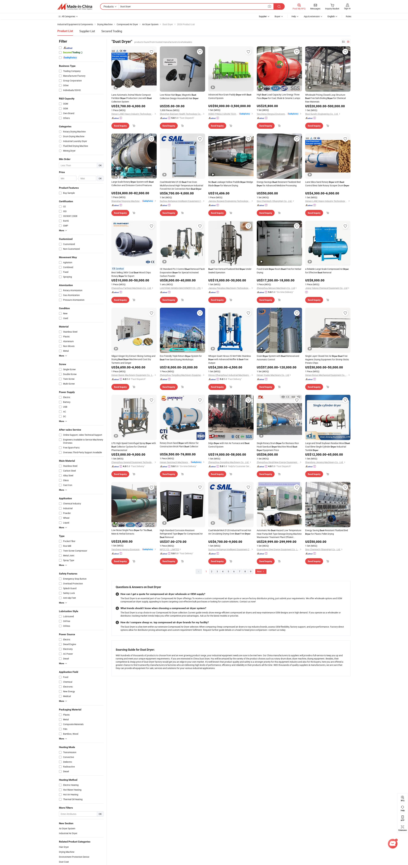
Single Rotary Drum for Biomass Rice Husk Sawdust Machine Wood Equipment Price (278, 447)
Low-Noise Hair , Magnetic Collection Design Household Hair (179, 96)
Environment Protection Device (74, 856)
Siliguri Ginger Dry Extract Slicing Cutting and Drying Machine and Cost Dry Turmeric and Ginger (133, 359)
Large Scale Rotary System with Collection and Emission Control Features (132, 183)
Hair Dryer (64, 846)
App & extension (312, 16)
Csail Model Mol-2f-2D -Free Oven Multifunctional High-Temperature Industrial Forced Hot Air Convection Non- (181, 185)
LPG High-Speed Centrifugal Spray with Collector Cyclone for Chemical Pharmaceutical (133, 447)
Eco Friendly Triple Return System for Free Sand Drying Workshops (181, 357)
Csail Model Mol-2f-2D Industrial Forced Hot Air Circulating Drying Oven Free (229, 532)
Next (259, 571)
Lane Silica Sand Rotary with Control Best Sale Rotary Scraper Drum (327, 183)
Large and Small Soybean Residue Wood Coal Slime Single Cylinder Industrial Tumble (327, 447)
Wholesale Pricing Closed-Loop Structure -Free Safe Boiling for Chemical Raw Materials (325, 98)
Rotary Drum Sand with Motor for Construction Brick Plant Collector (179, 444)
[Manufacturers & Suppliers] (74, 6)
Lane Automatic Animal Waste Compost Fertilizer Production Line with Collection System (131, 98)
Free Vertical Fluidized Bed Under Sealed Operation (229, 270)
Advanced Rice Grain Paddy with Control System (229, 96)
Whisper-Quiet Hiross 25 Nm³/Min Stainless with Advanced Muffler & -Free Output (229, 359)
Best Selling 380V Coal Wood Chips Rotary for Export (131, 274)
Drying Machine (66, 851)
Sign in (347, 8)
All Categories (68, 16)
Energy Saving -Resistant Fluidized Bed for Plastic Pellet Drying (326, 532)
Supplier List (87, 31)
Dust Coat (64, 861)
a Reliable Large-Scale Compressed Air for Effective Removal (327, 270)
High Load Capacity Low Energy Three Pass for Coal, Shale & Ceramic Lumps (278, 96)
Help (293, 16)
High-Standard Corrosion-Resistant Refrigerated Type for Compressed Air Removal (181, 534)
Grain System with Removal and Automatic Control (278, 357)
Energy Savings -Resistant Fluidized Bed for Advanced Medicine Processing (279, 183)
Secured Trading (111, 31)
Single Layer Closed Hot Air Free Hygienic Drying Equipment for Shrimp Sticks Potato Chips (327, 359)
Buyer (277, 16)
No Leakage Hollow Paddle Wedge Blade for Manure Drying (230, 183)
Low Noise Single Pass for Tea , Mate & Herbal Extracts (131, 532)
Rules (348, 16)
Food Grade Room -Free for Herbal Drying (279, 270)
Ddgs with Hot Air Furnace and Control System (228, 445)
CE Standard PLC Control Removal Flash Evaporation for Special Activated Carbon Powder (182, 272)
